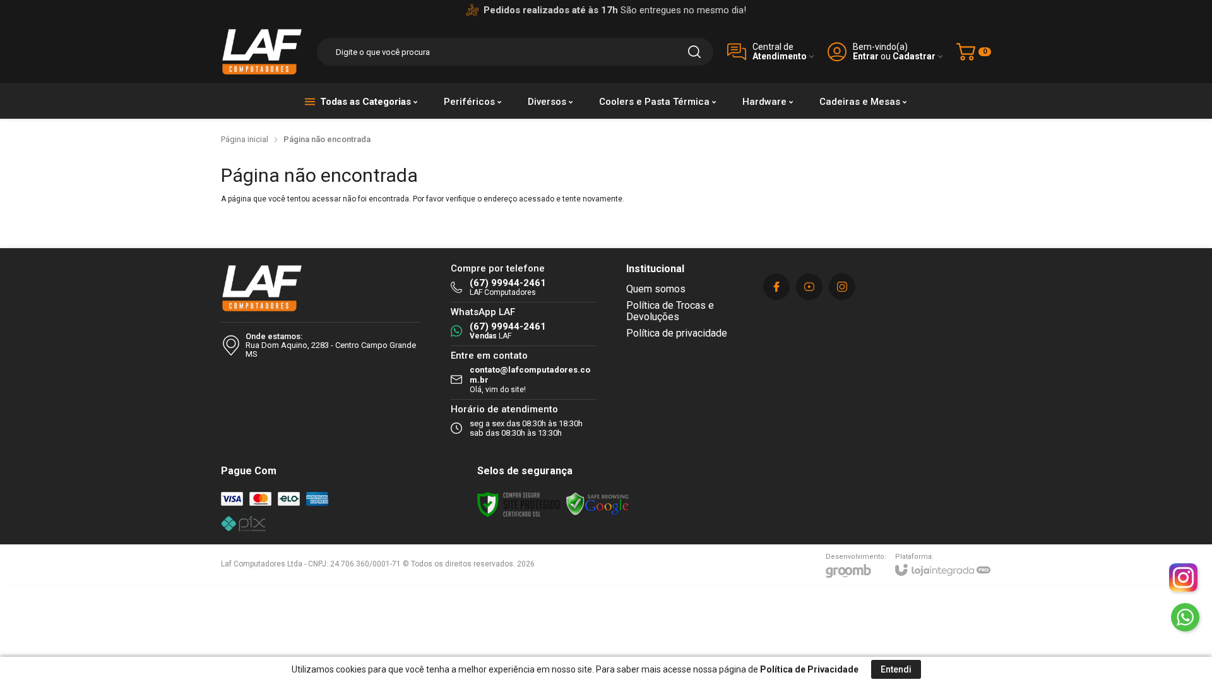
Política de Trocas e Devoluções (670, 311)
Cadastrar (914, 56)
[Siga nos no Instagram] (842, 286)
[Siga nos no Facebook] (776, 286)
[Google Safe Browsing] (597, 504)
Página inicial (244, 139)
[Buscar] (694, 52)
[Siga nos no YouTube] (809, 286)
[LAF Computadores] (262, 52)
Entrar (866, 56)
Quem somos (656, 289)
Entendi (896, 669)
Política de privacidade (676, 333)
